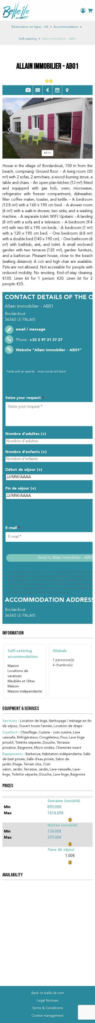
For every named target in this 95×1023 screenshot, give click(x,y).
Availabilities (57, 90)
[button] (90, 10)
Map (67, 90)
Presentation (37, 90)
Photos (28, 90)
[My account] (83, 10)
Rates (47, 90)
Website (48, 350)
